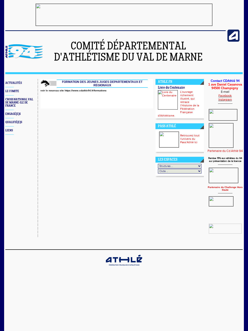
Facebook (225, 96)
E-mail (225, 92)
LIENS (9, 130)
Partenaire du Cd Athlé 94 (225, 151)
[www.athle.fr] (233, 41)
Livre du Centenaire (171, 88)
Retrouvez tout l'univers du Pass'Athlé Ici (190, 139)
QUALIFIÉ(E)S (13, 122)
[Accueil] (24, 58)
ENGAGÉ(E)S (13, 114)
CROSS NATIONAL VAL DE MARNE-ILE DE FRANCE (19, 102)
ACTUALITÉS (13, 83)
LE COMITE (12, 91)
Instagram (225, 100)
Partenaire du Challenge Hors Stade (225, 188)
